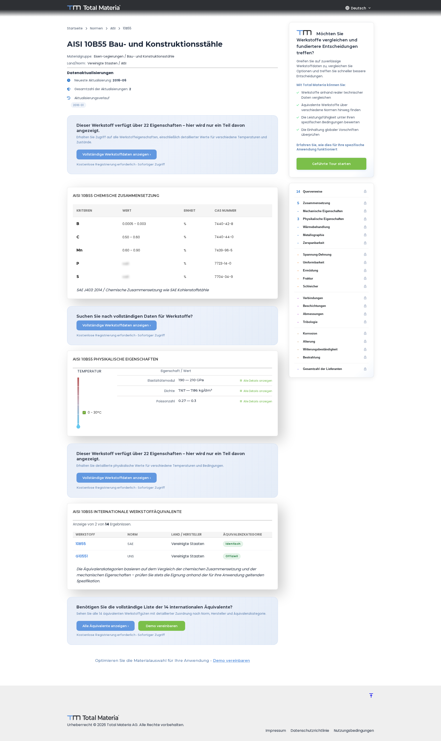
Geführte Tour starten (331, 164)
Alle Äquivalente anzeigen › (105, 626)
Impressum (276, 730)
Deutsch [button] (355, 8)
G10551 (82, 556)
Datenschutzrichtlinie (310, 730)
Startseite (75, 28)
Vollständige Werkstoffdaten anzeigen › (116, 154)
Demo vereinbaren (162, 626)
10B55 (81, 543)
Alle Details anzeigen (257, 381)
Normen (96, 28)
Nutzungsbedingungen (354, 730)
